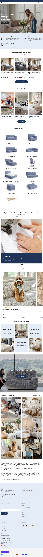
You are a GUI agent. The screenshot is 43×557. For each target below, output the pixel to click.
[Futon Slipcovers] (32, 175)
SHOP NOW (4, 22)
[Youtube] (33, 525)
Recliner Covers (11, 156)
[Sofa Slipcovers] (11, 137)
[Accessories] (11, 199)
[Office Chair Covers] (32, 162)
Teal (29, 77)
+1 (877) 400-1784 (4, 543)
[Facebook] (26, 525)
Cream (23, 77)
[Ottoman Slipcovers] (11, 187)
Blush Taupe (33, 77)
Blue (3, 77)
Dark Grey (1, 77)
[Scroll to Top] (41, 551)
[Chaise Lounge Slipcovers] (11, 162)
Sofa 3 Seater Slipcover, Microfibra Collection (7, 73)
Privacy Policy (3, 530)
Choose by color (25, 512)
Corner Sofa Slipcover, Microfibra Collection (34, 73)
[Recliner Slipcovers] (11, 150)
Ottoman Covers (11, 193)
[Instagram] (30, 525)
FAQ (1, 533)
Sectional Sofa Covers (32, 156)
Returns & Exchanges (4, 526)
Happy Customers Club (26, 507)
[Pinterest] (23, 525)
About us (23, 505)
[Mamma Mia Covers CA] (21, 3)
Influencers (24, 509)
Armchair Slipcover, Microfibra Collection (20, 73)
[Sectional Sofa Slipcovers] (32, 150)
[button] (41, 3)
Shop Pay (24, 516)
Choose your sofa (21, 376)
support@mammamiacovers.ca (6, 542)
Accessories (11, 206)
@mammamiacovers (36, 395)
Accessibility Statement (5, 535)
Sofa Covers (11, 143)
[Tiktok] (36, 525)
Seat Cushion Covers (32, 193)
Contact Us (3, 524)
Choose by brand (25, 510)
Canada (4, 545)
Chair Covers (32, 143)
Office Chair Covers (32, 168)
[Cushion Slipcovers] (32, 187)
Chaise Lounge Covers (11, 168)
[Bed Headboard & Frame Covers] (11, 175)
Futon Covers (32, 181)
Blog (23, 514)
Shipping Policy (3, 528)
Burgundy (5, 77)
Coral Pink (31, 77)
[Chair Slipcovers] (32, 137)
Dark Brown (7, 77)
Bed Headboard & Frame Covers (11, 181)
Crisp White (9, 77)
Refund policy (24, 519)
